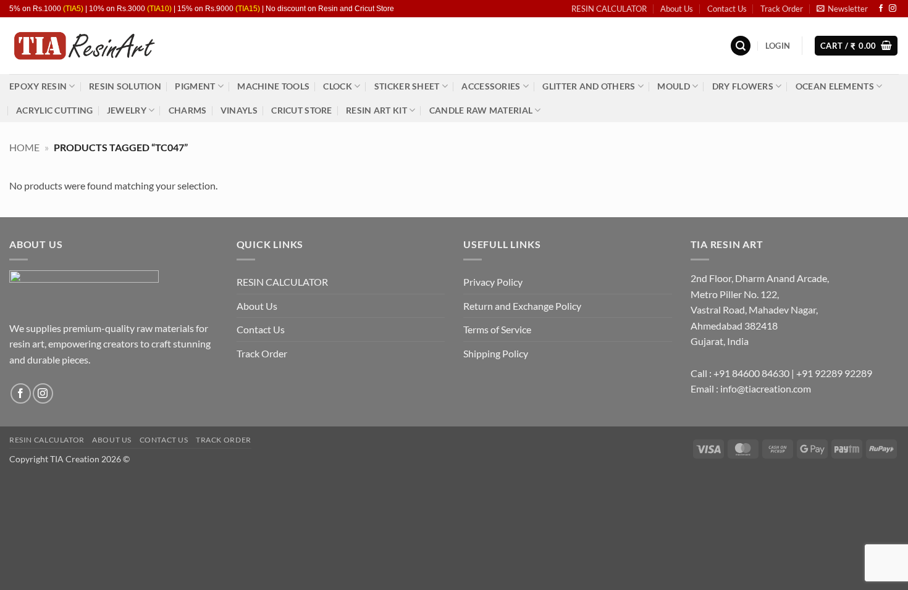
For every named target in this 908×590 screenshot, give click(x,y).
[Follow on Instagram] (892, 8)
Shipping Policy (495, 353)
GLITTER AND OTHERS (588, 86)
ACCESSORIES (490, 86)
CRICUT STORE (301, 110)
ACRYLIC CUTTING (54, 110)
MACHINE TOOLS (273, 86)
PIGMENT (195, 86)
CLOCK (337, 86)
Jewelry (126, 110)
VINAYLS (239, 110)
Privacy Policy (493, 282)
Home (24, 147)
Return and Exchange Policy (522, 306)
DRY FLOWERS (742, 86)
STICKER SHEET (407, 86)
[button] (842, 9)
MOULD (673, 86)
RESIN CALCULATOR (609, 9)
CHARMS (188, 110)
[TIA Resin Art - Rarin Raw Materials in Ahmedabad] (83, 46)
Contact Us (727, 9)
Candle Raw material (480, 110)
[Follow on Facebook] (881, 8)
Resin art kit (376, 110)
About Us (676, 9)
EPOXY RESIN (38, 86)
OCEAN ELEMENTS (835, 86)
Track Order (781, 9)
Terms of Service (497, 329)
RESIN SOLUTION (125, 86)
